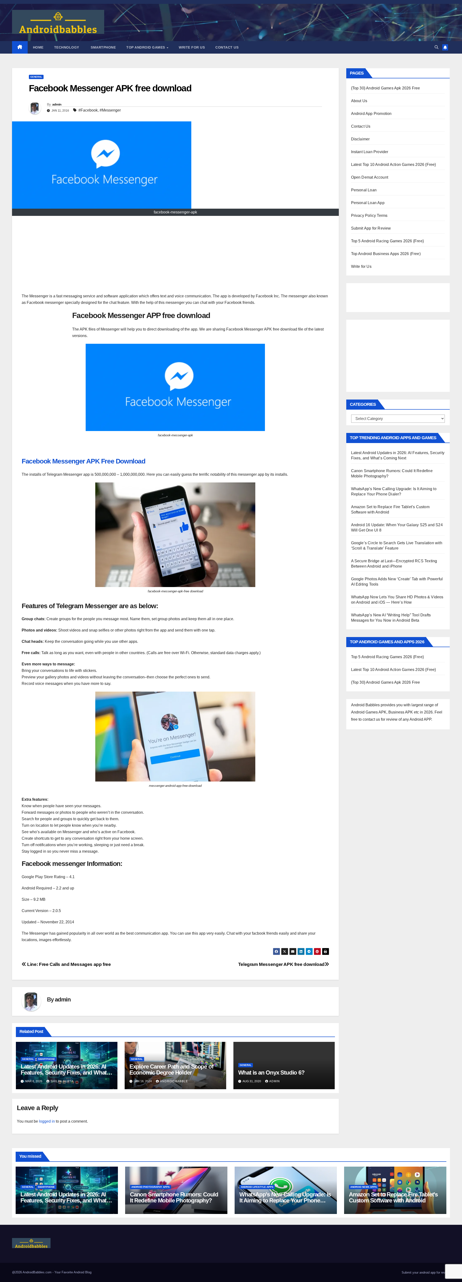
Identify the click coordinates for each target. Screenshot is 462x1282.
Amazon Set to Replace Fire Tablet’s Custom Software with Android (393, 1197)
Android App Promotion (371, 114)
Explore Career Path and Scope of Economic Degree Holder (171, 1069)
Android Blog (82, 1272)
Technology (66, 47)
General (36, 76)
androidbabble (174, 1081)
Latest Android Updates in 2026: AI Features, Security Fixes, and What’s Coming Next (66, 1072)
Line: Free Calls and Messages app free (68, 964)
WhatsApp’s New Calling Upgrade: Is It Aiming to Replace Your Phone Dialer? (285, 1200)
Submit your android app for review (425, 1272)
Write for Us (192, 47)
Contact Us (226, 47)
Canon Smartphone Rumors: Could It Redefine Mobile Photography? (174, 1197)
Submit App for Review (371, 228)
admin (57, 104)
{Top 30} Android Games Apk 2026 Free (385, 88)
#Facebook (88, 110)
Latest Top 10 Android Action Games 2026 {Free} (393, 165)
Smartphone (103, 47)
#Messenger (110, 110)
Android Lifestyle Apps (257, 1187)
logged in (47, 1121)
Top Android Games (146, 47)
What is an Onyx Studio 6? (271, 1072)
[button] (436, 47)
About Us (359, 101)
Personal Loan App (368, 203)
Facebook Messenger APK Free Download (83, 461)
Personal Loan (364, 190)
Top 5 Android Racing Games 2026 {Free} (387, 241)
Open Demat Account (369, 177)
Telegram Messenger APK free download (281, 964)
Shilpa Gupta (62, 1081)
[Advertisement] (175, 256)
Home (38, 47)
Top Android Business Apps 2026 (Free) (386, 254)
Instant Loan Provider (369, 152)
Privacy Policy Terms (369, 215)
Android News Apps (363, 1187)
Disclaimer (360, 139)
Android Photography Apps (150, 1187)
